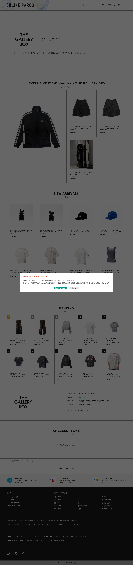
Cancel (74, 288)
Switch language (60, 288)
